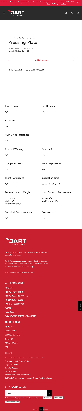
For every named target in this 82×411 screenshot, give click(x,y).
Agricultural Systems (15, 300)
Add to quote (41, 60)
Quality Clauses (11, 368)
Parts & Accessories (14, 304)
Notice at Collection (13, 398)
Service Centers (12, 335)
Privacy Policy (47, 397)
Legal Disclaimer (11, 364)
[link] (71, 12)
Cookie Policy (58, 397)
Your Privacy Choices (32, 398)
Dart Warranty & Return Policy (17, 361)
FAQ (6, 347)
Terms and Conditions (12, 401)
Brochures (10, 331)
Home (16, 38)
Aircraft (9, 288)
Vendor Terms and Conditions (17, 375)
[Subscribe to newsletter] (49, 393)
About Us (9, 327)
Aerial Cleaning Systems (16, 296)
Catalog (21, 38)
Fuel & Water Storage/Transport (20, 316)
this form (63, 4)
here (48, 4)
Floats (8, 308)
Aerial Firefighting (14, 292)
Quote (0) (80, 306)
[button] (4, 12)
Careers (9, 339)
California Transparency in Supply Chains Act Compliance (28, 378)
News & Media (11, 343)
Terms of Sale (10, 371)
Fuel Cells (10, 312)
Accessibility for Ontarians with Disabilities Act (24, 358)
